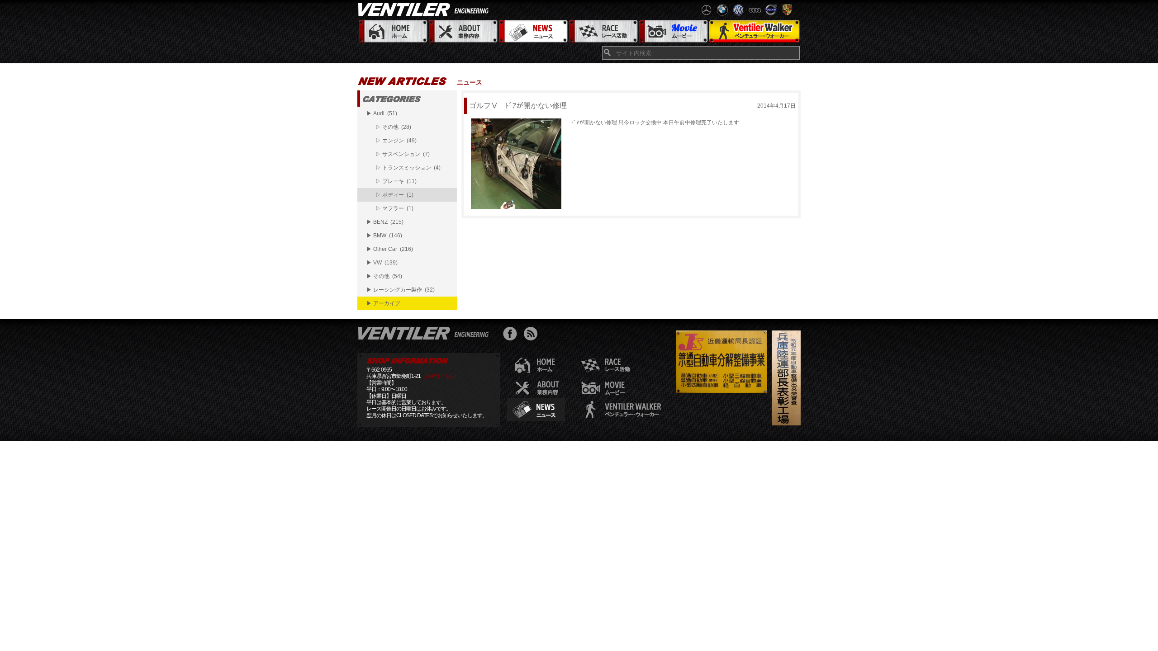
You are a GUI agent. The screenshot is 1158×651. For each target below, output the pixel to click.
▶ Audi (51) (381, 113)
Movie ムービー (673, 31)
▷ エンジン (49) (396, 140)
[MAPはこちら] (439, 376)
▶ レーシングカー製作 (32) (400, 290)
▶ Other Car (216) (389, 249)
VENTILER (425, 9)
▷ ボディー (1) (394, 195)
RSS (532, 335)
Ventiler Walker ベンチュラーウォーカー (754, 31)
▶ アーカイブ (383, 303)
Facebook (512, 335)
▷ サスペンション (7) (402, 154)
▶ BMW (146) (384, 235)
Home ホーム (392, 31)
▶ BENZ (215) (384, 222)
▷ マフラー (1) (394, 208)
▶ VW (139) (382, 262)
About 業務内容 (462, 31)
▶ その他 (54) (384, 276)
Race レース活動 (603, 31)
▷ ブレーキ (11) (396, 181)
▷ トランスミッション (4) (408, 168)
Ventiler (425, 333)
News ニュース (533, 31)
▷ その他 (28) (393, 127)
